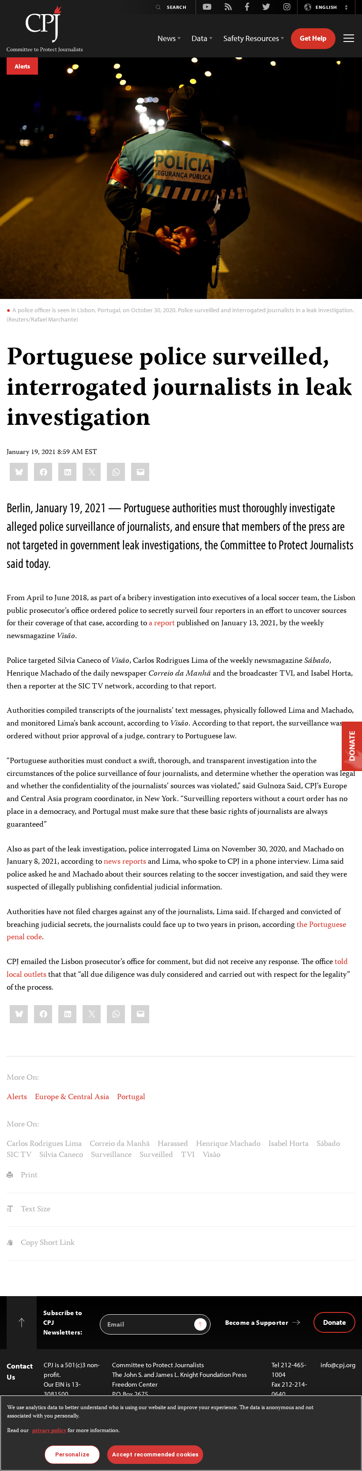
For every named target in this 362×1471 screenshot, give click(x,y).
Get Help (313, 38)
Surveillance (111, 1155)
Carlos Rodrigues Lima (44, 1144)
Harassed (173, 1144)
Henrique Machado (228, 1144)
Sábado (328, 1144)
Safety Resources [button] (251, 38)
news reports (125, 862)
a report (162, 623)
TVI (188, 1155)
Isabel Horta (288, 1144)
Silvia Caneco (61, 1155)
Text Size (34, 1209)
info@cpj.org (338, 1365)
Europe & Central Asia (72, 1097)
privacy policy (49, 1431)
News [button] (167, 38)
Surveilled (156, 1155)
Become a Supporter (256, 1322)
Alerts (22, 66)
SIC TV (19, 1155)
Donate (334, 1322)
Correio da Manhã (120, 1144)
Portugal (131, 1097)
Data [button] (199, 38)
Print (28, 1175)
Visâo (211, 1155)
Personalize (72, 1454)
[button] (346, 7)
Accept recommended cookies (155, 1454)
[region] (181, 1433)
